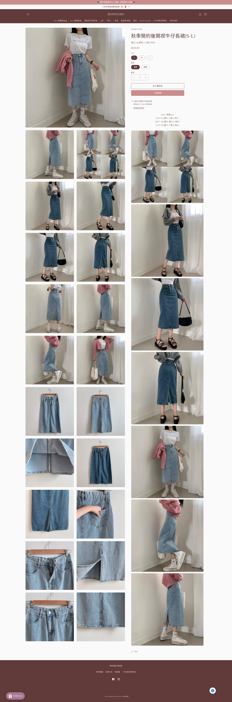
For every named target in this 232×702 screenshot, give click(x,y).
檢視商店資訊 (139, 108)
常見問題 (99, 672)
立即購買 (158, 93)
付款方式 (108, 672)
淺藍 (135, 67)
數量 (132, 72)
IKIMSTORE (112, 696)
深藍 (145, 67)
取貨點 (117, 672)
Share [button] (136, 651)
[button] (28, 14)
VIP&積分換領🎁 (129, 672)
